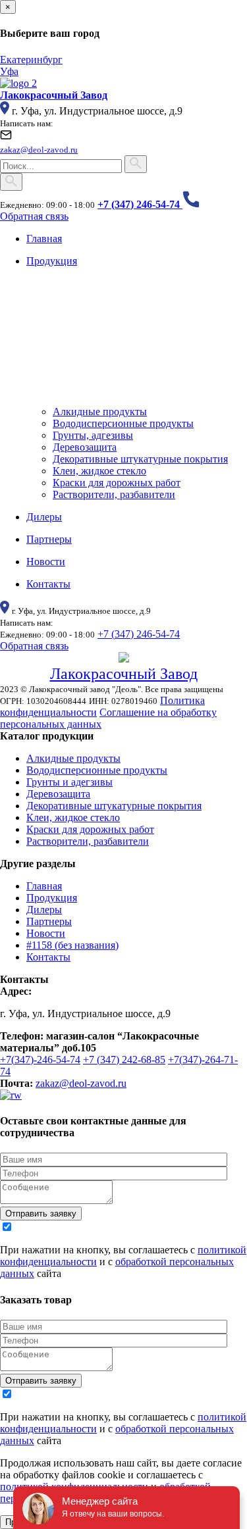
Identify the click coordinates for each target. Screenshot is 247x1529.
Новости (45, 933)
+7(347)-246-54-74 (40, 1059)
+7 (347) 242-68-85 (124, 1059)
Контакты (48, 957)
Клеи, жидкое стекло (99, 470)
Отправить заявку (40, 1213)
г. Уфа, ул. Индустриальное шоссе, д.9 (97, 110)
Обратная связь (34, 216)
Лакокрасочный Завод (124, 673)
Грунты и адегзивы (69, 782)
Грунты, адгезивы (93, 435)
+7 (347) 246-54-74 (138, 633)
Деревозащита (85, 447)
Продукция (51, 897)
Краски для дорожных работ (116, 482)
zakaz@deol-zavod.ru (81, 1083)
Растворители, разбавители (114, 494)
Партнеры (49, 921)
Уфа (9, 71)
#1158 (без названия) (72, 945)
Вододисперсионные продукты (123, 423)
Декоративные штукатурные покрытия (140, 458)
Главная (44, 885)
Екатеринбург (31, 59)
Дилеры (44, 909)
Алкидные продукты (100, 411)
